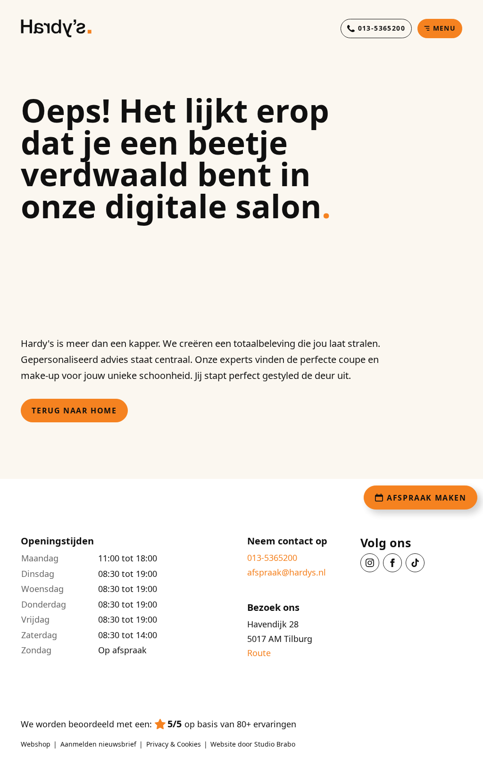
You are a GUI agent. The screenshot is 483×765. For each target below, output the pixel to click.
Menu (444, 28)
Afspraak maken (426, 498)
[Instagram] (369, 562)
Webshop (35, 744)
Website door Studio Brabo (252, 744)
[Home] (56, 28)
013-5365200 (272, 557)
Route (259, 653)
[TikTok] (415, 562)
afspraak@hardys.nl (286, 572)
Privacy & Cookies (173, 744)
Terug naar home (74, 410)
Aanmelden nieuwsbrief (98, 744)
